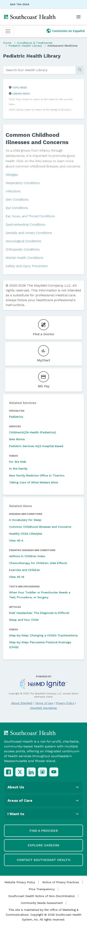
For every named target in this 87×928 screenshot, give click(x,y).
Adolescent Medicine (62, 45)
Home (7, 42)
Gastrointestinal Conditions (26, 224)
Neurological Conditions (23, 241)
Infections (13, 191)
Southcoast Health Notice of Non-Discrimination (41, 896)
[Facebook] (8, 771)
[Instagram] (42, 771)
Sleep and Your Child (23, 619)
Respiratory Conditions (23, 183)
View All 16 (16, 576)
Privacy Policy (65, 703)
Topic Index (19, 87)
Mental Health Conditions (24, 258)
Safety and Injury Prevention (27, 266)
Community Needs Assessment (42, 902)
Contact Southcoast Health (43, 860)
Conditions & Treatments (35, 42)
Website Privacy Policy (19, 882)
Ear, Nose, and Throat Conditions (30, 216)
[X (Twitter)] (19, 771)
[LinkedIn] (31, 771)
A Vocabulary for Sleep (25, 519)
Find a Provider (43, 831)
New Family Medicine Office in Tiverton (37, 475)
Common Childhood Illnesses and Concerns (40, 526)
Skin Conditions (17, 199)
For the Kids (17, 461)
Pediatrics (16, 416)
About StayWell (21, 703)
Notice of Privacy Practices (60, 882)
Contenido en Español (68, 31)
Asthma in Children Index (27, 556)
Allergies (12, 175)
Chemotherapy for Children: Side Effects (38, 563)
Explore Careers (43, 845)
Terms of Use (44, 703)
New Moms (17, 439)
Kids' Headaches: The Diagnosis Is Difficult (39, 612)
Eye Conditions (17, 208)
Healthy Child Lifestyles (25, 533)
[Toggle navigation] (8, 31)
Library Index (21, 93)
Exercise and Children (24, 570)
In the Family (18, 468)
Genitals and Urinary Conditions (29, 233)
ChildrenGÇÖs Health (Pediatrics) (32, 432)
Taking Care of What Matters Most (33, 482)
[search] (39, 70)
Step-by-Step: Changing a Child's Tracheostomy (43, 635)
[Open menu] (78, 16)
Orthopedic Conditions (23, 249)
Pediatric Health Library (25, 45)
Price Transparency (42, 889)
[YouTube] (53, 771)
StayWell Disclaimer (43, 708)
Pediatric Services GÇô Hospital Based (36, 446)
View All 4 (16, 540)
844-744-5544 (19, 4)
